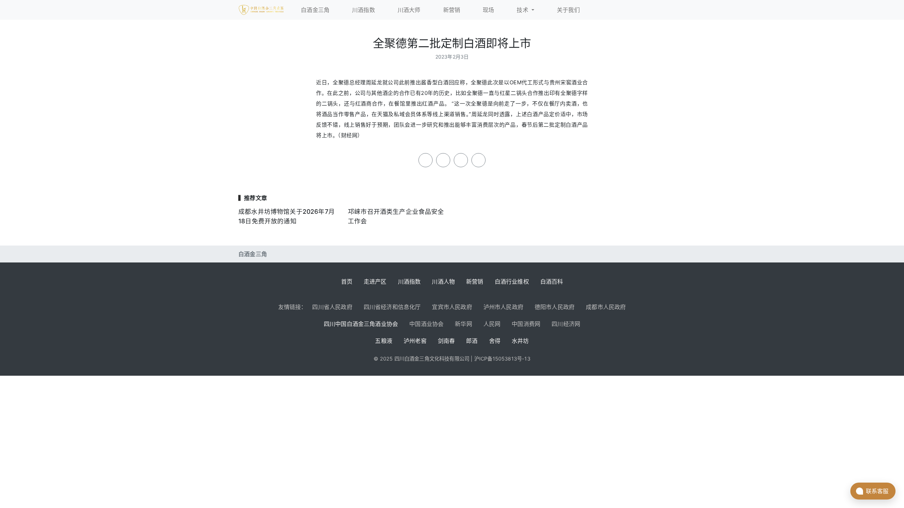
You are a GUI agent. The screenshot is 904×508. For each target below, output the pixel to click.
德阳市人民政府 (555, 306)
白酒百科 (551, 281)
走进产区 (375, 281)
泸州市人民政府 (503, 306)
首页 (346, 281)
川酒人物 (443, 281)
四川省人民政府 (332, 306)
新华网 (463, 323)
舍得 (494, 340)
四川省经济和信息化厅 (392, 306)
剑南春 (446, 340)
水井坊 (520, 340)
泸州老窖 (415, 340)
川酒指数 (409, 281)
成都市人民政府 (606, 306)
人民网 (492, 323)
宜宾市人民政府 (452, 306)
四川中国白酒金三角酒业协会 (361, 323)
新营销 (474, 281)
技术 (523, 9)
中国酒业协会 (426, 323)
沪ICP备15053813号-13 (502, 359)
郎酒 (471, 340)
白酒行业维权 (512, 281)
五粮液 (383, 340)
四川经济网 (566, 323)
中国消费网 (526, 323)
